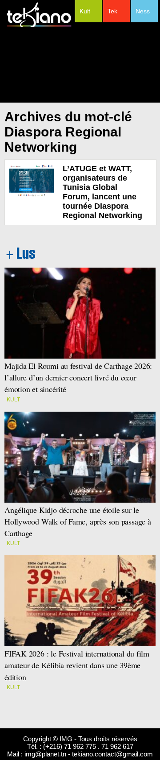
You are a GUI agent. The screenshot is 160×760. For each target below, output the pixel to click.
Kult (85, 11)
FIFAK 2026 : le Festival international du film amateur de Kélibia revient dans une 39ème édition (76, 665)
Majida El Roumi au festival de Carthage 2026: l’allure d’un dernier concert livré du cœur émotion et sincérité (79, 377)
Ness (143, 11)
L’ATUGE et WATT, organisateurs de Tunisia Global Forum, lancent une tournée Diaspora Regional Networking (102, 192)
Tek (112, 11)
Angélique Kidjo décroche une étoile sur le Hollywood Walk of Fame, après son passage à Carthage (77, 521)
